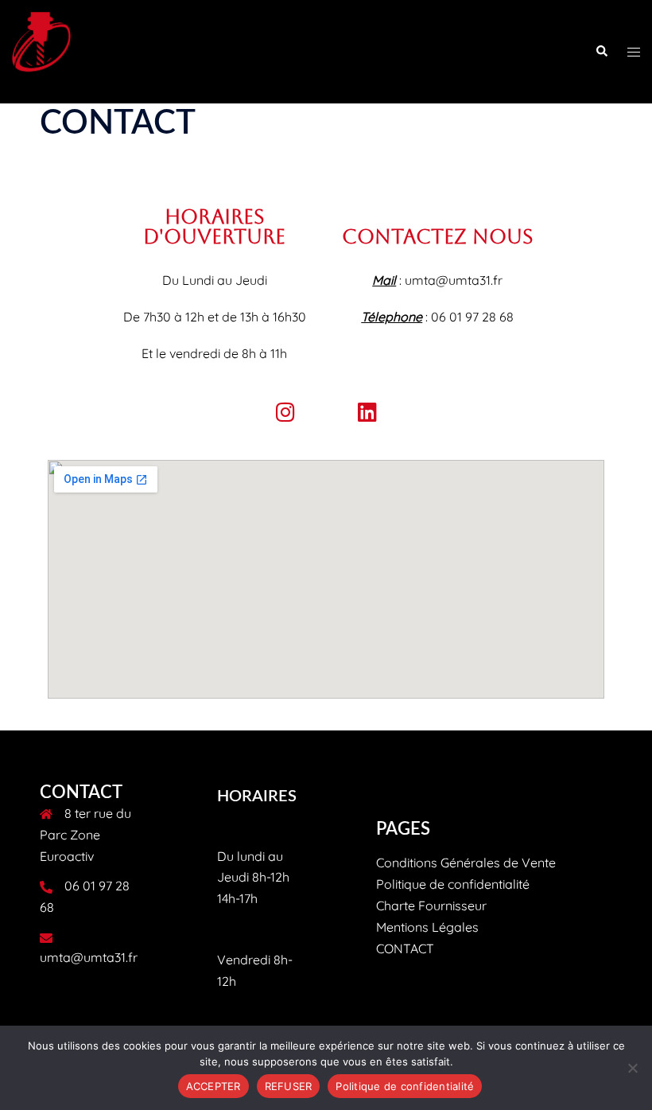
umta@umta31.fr (89, 957)
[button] (601, 51)
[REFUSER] (632, 1068)
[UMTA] (41, 50)
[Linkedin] (367, 412)
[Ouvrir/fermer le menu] (633, 52)
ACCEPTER (213, 1086)
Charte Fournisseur (431, 905)
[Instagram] (285, 412)
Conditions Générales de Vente (466, 862)
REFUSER (288, 1086)
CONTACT (405, 948)
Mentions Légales (427, 927)
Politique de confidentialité (453, 884)
